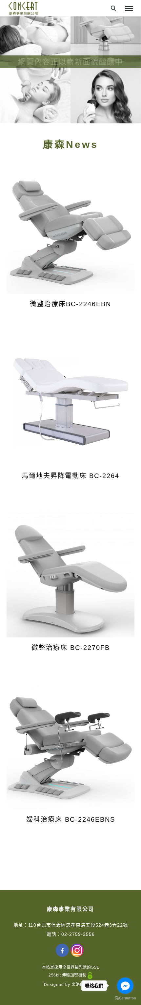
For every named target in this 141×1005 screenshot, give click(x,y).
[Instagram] (77, 950)
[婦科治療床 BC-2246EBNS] (70, 745)
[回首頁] (23, 8)
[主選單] (129, 9)
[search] (114, 9)
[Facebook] (63, 950)
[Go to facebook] (125, 985)
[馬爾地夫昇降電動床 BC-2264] (70, 402)
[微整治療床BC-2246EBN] (70, 230)
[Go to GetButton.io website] (125, 998)
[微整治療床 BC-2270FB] (70, 573)
